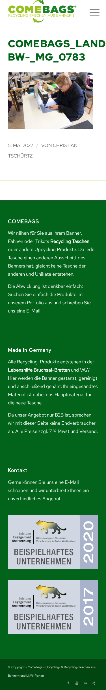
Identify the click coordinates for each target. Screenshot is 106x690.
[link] (44, 11)
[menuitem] (90, 12)
